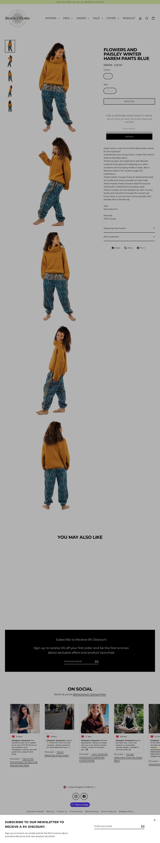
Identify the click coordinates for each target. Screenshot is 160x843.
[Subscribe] (142, 826)
